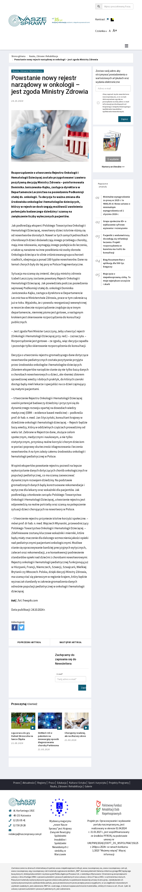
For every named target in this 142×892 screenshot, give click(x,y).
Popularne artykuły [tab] (103, 185)
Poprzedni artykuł (29, 642)
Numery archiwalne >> (113, 166)
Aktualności (29, 782)
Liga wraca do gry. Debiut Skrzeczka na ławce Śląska (22, 736)
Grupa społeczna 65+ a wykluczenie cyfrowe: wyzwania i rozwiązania (115, 225)
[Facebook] (15, 627)
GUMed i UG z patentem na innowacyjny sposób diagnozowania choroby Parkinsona (48, 739)
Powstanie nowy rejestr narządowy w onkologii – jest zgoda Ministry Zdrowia (56, 59)
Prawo (16, 782)
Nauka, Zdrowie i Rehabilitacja (43, 56)
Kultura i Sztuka (77, 782)
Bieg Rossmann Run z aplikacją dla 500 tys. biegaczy (114, 263)
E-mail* (60, 674)
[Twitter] (21, 627)
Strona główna (18, 56)
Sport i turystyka (97, 782)
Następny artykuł (71, 642)
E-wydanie (113, 159)
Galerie (88, 786)
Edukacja (61, 782)
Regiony (41, 782)
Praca (51, 782)
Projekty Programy (119, 782)
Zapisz (83, 687)
